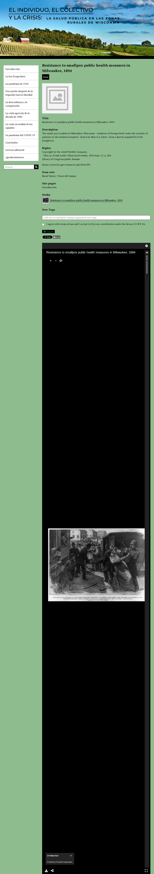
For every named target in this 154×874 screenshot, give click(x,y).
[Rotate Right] (61, 261)
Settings (146, 246)
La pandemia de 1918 (16, 83)
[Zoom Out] (56, 261)
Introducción (12, 69)
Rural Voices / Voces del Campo (59, 176)
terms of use (67, 224)
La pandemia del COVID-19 (20, 135)
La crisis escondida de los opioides (18, 125)
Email (58, 237)
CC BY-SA (139, 224)
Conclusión (11, 142)
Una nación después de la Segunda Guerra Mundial (19, 92)
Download (46, 871)
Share (52, 871)
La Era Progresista (15, 76)
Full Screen (146, 871)
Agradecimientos (14, 157)
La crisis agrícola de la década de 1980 (17, 114)
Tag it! (50, 231)
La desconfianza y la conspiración (16, 103)
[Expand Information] (146, 252)
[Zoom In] (51, 261)
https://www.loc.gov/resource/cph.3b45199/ (66, 164)
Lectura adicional (14, 150)
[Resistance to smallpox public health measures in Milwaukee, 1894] (57, 112)
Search (36, 167)
